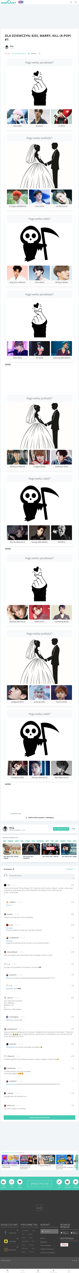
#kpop (69, 841)
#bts (22, 841)
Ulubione (34, 53)
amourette (12, 1044)
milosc (34, 1230)
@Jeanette (9, 989)
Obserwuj (20, 53)
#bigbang (10, 841)
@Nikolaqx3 (10, 1020)
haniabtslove (11, 1068)
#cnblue (27, 841)
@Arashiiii (9, 928)
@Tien (8, 905)
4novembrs (13, 975)
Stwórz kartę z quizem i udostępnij (41, 817)
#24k (4, 841)
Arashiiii (10, 914)
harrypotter (25, 1241)
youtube (31, 1245)
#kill (52, 841)
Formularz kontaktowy (47, 1253)
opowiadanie (25, 1230)
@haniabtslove (11, 1084)
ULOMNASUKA (14, 938)
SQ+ (21, 2)
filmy (33, 1241)
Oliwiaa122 (10, 1056)
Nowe (7, 1272)
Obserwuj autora (62, 829)
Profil (73, 829)
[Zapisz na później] (39, 54)
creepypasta (25, 1248)
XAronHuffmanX (12, 952)
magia (30, 1237)
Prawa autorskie (45, 1245)
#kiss (57, 841)
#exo (33, 841)
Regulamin (43, 1242)
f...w (8, 964)
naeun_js (10, 998)
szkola (33, 1248)
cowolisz (31, 1252)
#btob (16, 841)
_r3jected (10, 1093)
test (23, 1234)
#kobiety (63, 841)
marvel (24, 1252)
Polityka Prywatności (47, 1249)
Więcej (68, 1272)
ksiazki (23, 1245)
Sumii (11, 925)
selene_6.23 (11, 1105)
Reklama (47, 1231)
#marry (75, 841)
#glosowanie (40, 841)
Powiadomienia (53, 1272)
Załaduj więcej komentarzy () (39, 1117)
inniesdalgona (13, 1017)
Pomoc (42, 1238)
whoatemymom (12, 1029)
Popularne (22, 1271)
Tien (8, 885)
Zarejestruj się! (39, 1183)
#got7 (47, 841)
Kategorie (38, 1272)
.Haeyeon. (12, 902)
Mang (11, 46)
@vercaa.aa (10, 978)
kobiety (24, 1237)
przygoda (29, 1234)
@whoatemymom (12, 1047)
